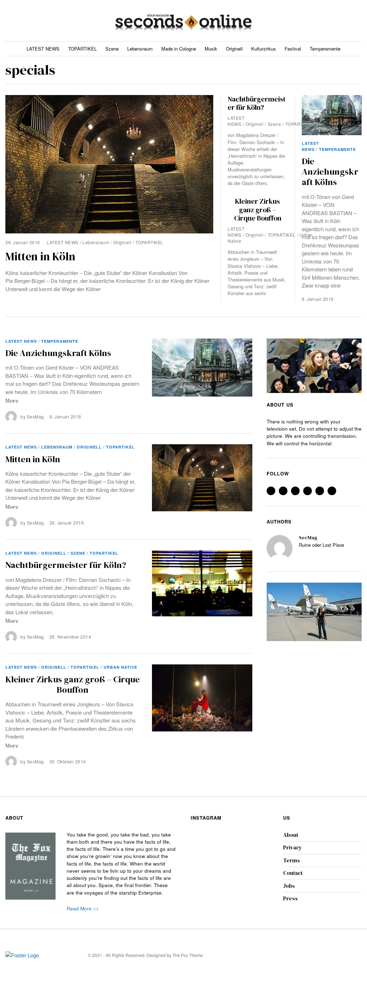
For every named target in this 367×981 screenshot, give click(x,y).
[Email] (358, 20)
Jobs (289, 886)
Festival (293, 48)
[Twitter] (323, 20)
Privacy (292, 847)
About (290, 835)
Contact (292, 873)
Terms (291, 860)
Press (290, 898)
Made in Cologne (178, 48)
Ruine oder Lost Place (321, 545)
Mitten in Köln (40, 256)
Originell (234, 48)
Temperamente (325, 48)
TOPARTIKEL (82, 48)
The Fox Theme (187, 955)
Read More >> (83, 908)
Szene (112, 48)
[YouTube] (340, 20)
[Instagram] (332, 20)
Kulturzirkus (263, 48)
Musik (211, 48)
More (12, 400)
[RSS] (349, 20)
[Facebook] (315, 20)
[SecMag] (279, 548)
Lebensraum (140, 48)
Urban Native (120, 667)
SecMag (35, 416)
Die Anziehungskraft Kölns (330, 171)
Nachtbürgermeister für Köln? (257, 103)
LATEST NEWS (43, 48)
